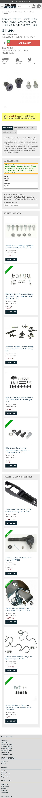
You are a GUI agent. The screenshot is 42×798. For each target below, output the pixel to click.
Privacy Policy (5, 752)
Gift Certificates (5, 773)
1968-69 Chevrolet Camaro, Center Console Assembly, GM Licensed (18, 510)
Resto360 (4, 740)
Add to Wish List (9, 53)
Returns (3, 763)
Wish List (3, 788)
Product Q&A (31, 128)
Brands (3, 771)
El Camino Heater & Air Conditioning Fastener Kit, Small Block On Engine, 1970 (19, 399)
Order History (5, 786)
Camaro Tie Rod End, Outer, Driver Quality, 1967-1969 (18, 559)
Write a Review (24, 50)
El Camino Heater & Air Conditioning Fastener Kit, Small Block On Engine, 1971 (19, 349)
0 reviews (14, 50)
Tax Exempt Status (6, 746)
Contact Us (26, 1)
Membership (4, 792)
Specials (3, 775)
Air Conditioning (18, 12)
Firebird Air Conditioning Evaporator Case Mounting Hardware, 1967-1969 (19, 246)
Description (7, 128)
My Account (4, 784)
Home (4, 12)
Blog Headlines (5, 777)
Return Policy (4, 742)
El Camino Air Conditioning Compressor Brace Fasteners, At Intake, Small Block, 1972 (17, 450)
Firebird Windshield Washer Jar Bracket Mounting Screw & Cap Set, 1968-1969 (18, 707)
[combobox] (21, 205)
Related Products (9, 132)
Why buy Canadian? (6, 748)
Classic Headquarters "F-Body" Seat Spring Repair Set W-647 (18, 658)
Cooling (10, 12)
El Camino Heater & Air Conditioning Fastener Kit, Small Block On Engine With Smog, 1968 (19, 296)
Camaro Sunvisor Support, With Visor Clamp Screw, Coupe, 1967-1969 (19, 609)
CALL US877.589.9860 (31, 62)
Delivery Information (7, 750)
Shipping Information (7, 744)
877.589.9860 (17, 1)
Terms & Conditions (6, 754)
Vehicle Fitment (19, 128)
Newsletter (4, 790)
